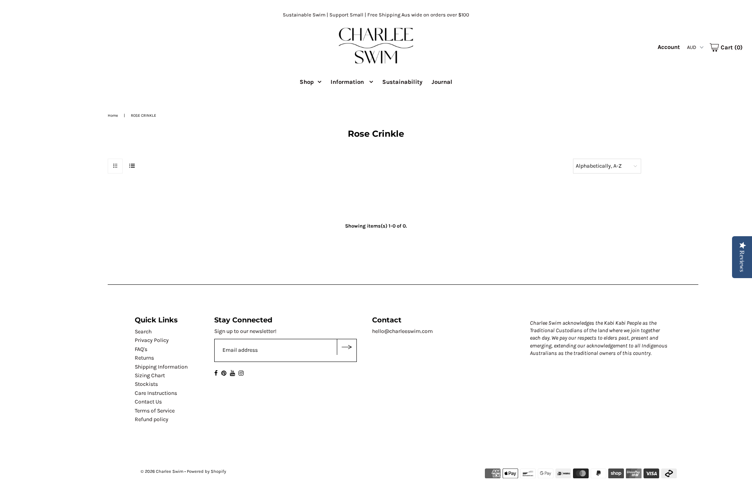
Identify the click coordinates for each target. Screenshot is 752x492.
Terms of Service (155, 410)
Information (348, 81)
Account (669, 47)
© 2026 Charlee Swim (162, 471)
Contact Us (148, 401)
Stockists (146, 384)
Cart (731, 47)
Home (113, 115)
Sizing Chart (150, 375)
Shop (307, 81)
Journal (442, 81)
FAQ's (141, 349)
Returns (144, 358)
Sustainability (402, 81)
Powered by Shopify (206, 471)
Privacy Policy (152, 340)
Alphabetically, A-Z (599, 166)
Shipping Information (161, 367)
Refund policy (151, 419)
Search (143, 331)
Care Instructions (156, 393)
